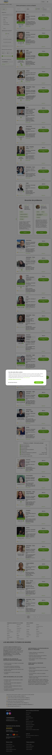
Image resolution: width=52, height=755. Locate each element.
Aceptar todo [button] (39, 382)
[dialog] (26, 377)
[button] (26, 379)
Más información (27, 377)
